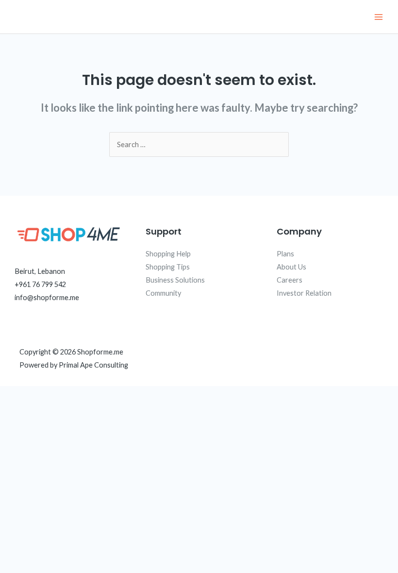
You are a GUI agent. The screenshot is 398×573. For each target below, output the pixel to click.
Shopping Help (168, 254)
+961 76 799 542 (40, 284)
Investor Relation (304, 293)
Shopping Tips (168, 267)
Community (163, 293)
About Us (291, 267)
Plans (285, 254)
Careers (289, 280)
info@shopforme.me (47, 297)
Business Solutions (175, 280)
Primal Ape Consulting (93, 365)
